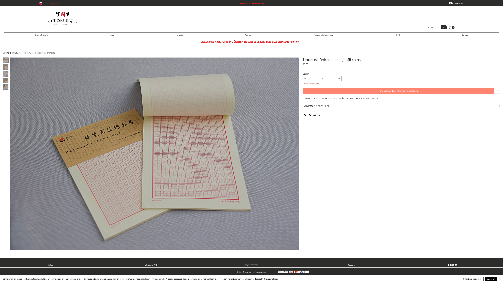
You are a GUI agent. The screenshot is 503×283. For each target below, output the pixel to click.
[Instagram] (452, 265)
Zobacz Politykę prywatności (266, 278)
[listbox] (53, 3)
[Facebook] (449, 265)
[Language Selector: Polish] (42, 3)
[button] (53, 3)
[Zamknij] (499, 279)
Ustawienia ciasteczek (472, 278)
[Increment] (339, 78)
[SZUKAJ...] (444, 27)
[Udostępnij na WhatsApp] (314, 115)
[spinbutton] (322, 78)
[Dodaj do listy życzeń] (497, 91)
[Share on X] (319, 115)
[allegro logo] (456, 265)
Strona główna (10, 52)
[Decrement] (305, 78)
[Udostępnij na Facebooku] (304, 115)
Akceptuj (490, 278)
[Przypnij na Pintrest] (309, 115)
